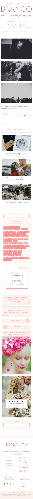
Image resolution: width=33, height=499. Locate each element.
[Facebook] (5, 483)
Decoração (6, 234)
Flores (15, 236)
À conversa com (7, 260)
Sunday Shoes (13, 250)
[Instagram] (13, 483)
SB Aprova (26, 245)
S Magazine (6, 250)
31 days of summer (8, 226)
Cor (27, 231)
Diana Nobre (6, 31)
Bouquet (9, 231)
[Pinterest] (8, 483)
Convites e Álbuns (21, 231)
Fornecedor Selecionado (18, 31)
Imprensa (9, 461)
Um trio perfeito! (17, 252)
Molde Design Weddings (9, 243)
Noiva (17, 243)
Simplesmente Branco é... (20, 248)
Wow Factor (16, 257)
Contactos (24, 458)
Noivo (21, 243)
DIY (5, 236)
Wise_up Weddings (8, 257)
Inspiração (20, 238)
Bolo (5, 231)
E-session (10, 236)
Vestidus (14, 255)
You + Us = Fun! (24, 257)
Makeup (15, 241)
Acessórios (17, 226)
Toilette (19, 250)
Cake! (14, 231)
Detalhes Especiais (21, 234)
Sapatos (20, 245)
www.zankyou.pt (16, 454)
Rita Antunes (13, 495)
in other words (13, 238)
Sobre (9, 458)
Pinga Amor (6, 245)
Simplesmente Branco (8, 248)
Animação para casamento (9, 229)
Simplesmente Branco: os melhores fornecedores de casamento (16, 7)
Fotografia (6, 238)
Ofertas (25, 243)
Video (19, 255)
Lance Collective (23, 494)
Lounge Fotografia (8, 241)
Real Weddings (14, 245)
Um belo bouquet (8, 252)
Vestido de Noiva (7, 255)
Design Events (13, 234)
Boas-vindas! (24, 229)
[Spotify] (10, 483)
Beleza (18, 229)
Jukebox (26, 238)
